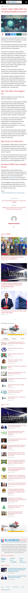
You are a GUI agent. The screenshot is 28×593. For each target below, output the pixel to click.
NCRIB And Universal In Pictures (15, 348)
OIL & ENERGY (13, 562)
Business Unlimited (3, 559)
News (11, 560)
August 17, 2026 (5, 314)
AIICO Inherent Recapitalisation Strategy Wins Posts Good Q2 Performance (15, 513)
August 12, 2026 (12, 480)
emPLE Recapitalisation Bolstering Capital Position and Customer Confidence (16, 433)
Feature (3, 561)
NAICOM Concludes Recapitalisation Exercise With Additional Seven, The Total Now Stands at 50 (16, 469)
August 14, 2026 (12, 449)
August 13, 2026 (12, 472)
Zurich (15, 177)
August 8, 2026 (11, 495)
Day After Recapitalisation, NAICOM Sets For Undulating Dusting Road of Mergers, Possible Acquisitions (16, 462)
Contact (22, 587)
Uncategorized (22, 562)
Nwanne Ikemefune (14, 223)
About (2, 587)
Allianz (10, 177)
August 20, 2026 (5, 260)
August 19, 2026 (5, 288)
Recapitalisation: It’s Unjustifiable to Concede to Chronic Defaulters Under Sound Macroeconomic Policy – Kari (17, 477)
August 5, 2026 (11, 516)
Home (2, 6)
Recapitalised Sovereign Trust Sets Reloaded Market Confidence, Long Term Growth (16, 454)
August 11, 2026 (12, 486)
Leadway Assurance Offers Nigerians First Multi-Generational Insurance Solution (16, 447)
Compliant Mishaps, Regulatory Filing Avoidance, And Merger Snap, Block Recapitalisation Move (11, 284)
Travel (20, 560)
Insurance (7, 6)
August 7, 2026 (11, 502)
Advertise (8, 587)
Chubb (23, 184)
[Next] (15, 319)
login (5, 323)
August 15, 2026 (12, 442)
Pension (21, 558)
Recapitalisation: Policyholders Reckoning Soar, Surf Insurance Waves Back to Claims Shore (17, 500)
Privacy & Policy (15, 587)
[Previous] (13, 319)
